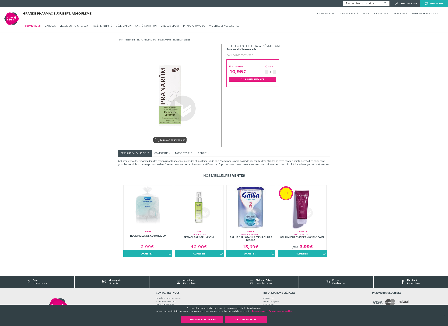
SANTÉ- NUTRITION (146, 26)
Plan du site (268, 304)
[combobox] (362, 3)
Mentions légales (271, 301)
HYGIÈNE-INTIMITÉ (102, 26)
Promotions (33, 26)
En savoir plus (258, 311)
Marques (50, 26)
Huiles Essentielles (181, 40)
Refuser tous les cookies (280, 311)
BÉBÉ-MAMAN (124, 26)
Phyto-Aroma (164, 40)
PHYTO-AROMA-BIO (194, 26)
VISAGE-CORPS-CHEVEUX (74, 26)
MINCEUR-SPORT (169, 26)
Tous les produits (126, 40)
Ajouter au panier (254, 79)
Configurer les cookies (202, 319)
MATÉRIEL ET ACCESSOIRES (224, 26)
